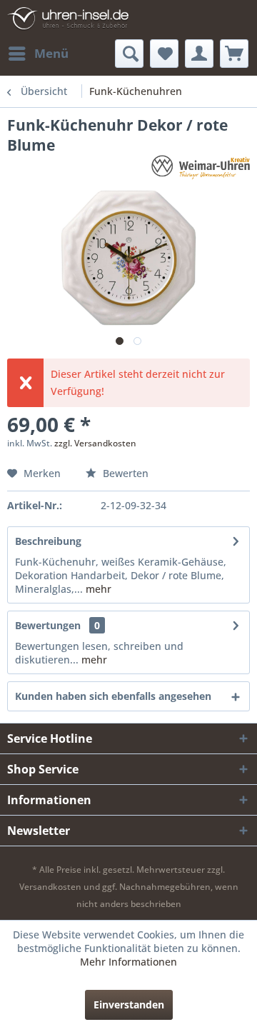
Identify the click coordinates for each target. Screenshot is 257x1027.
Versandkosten (50, 887)
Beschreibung (48, 541)
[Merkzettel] (164, 53)
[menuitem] (38, 53)
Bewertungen (48, 625)
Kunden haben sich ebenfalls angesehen (113, 696)
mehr (97, 589)
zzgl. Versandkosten (95, 443)
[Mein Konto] (199, 53)
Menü (51, 53)
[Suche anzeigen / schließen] (129, 53)
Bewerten (124, 473)
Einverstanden (129, 1004)
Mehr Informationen (128, 961)
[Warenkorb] (234, 53)
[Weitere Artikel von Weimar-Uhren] (200, 167)
